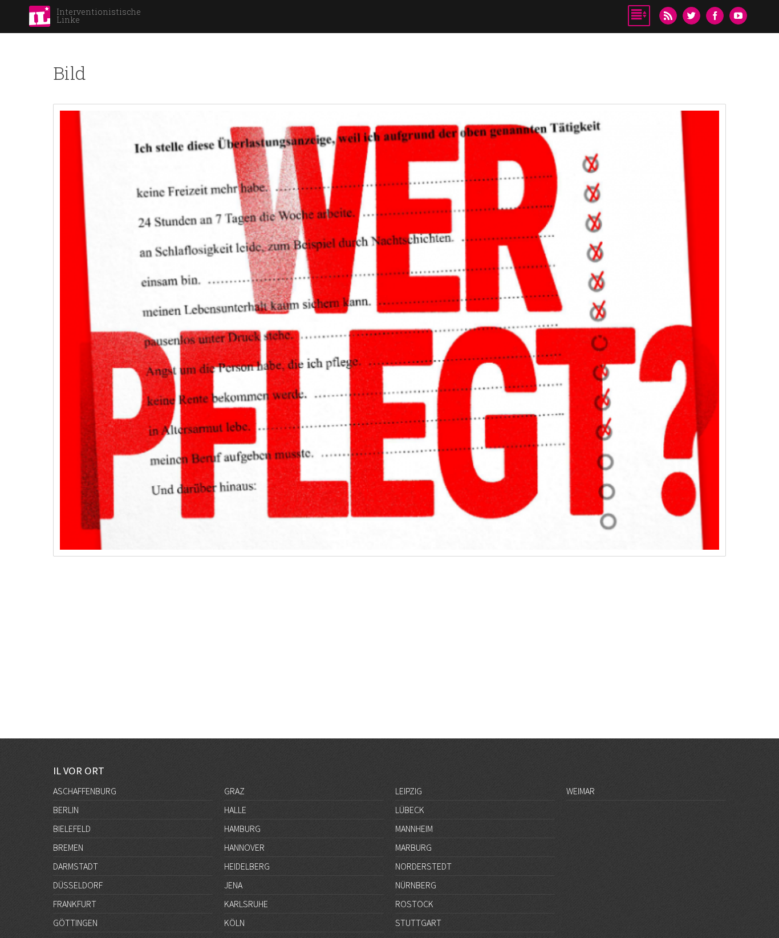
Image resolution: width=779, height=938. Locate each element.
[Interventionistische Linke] (39, 19)
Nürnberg (415, 885)
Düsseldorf (78, 885)
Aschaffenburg (84, 791)
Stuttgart (418, 922)
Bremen (68, 847)
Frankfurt (74, 903)
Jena (233, 885)
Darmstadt (75, 866)
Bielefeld (72, 828)
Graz (234, 791)
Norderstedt (423, 866)
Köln (234, 922)
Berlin (66, 809)
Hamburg (242, 828)
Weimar (580, 791)
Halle (235, 809)
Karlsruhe (246, 903)
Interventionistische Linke (98, 15)
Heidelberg (247, 866)
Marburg (413, 847)
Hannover (244, 847)
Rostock (414, 903)
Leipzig (408, 791)
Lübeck (409, 809)
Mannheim (414, 828)
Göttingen (75, 922)
